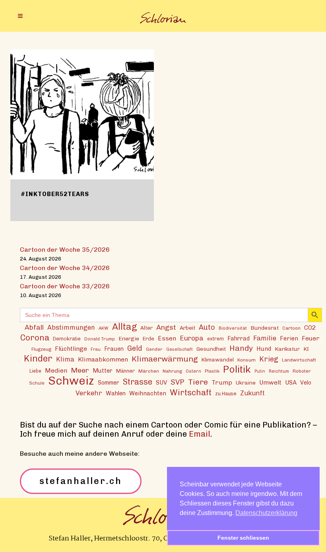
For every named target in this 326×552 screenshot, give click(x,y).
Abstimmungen (71, 327)
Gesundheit (211, 349)
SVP (177, 382)
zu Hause (226, 394)
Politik (237, 369)
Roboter (302, 371)
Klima (65, 359)
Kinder (38, 358)
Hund (263, 348)
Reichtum (279, 371)
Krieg (268, 359)
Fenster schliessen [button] (243, 538)
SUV (161, 382)
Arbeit (187, 328)
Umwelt (270, 382)
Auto (207, 327)
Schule (37, 383)
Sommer (108, 382)
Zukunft (252, 393)
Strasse (137, 382)
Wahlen (116, 393)
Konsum (246, 360)
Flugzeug (41, 349)
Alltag (124, 326)
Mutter (103, 370)
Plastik (212, 371)
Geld (134, 348)
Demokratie (67, 339)
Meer (80, 370)
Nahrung (172, 371)
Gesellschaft (179, 349)
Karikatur (287, 349)
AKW (104, 328)
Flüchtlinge (71, 348)
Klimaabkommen (103, 359)
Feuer (311, 338)
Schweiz (71, 380)
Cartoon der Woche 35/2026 (65, 249)
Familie (264, 338)
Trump (222, 382)
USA (291, 382)
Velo (305, 382)
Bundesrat (264, 328)
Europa (192, 338)
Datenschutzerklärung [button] (266, 512)
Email (199, 434)
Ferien (289, 338)
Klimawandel (218, 359)
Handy (241, 348)
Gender (154, 349)
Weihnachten (147, 393)
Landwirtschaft (299, 360)
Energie (128, 338)
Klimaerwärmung (165, 358)
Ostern (193, 371)
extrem (215, 339)
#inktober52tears (55, 194)
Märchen (148, 371)
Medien (56, 370)
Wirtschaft (191, 392)
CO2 (310, 327)
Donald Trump (99, 339)
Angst (166, 327)
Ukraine (246, 382)
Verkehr (89, 393)
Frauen (114, 349)
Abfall (34, 327)
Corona (34, 337)
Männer (125, 371)
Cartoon (291, 328)
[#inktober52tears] (82, 114)
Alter (146, 328)
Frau (96, 349)
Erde (148, 339)
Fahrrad (238, 338)
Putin (259, 371)
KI (306, 349)
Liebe (35, 371)
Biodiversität (233, 328)
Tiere (198, 382)
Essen (167, 338)
